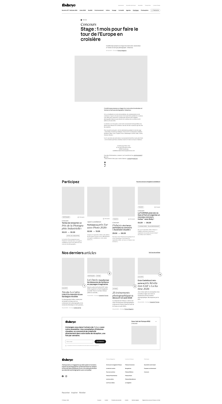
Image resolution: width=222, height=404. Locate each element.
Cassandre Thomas (103, 295)
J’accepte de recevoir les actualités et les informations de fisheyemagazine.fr (83, 345)
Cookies (126, 400)
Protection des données (116, 400)
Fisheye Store (148, 5)
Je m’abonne (100, 341)
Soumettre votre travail (131, 5)
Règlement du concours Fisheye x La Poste (151, 400)
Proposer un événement (150, 368)
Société (90, 10)
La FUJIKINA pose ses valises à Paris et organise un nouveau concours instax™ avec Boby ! (149, 216)
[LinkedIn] (123, 164)
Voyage (114, 10)
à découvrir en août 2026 (122, 295)
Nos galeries (128, 368)
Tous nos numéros (110, 372)
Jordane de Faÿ (77, 307)
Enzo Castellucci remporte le (148, 285)
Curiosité (121, 10)
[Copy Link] (123, 166)
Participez (136, 10)
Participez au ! (98, 226)
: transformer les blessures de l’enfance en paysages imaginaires (98, 281)
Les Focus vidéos (110, 382)
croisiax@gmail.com (132, 158)
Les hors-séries (110, 379)
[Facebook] (123, 162)
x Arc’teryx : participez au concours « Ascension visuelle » (122, 227)
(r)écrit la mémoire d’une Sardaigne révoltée (72, 294)
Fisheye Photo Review (111, 375)
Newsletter (140, 5)
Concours (146, 372)
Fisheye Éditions (129, 372)
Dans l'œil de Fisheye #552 (140, 321)
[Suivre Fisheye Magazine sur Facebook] (63, 376)
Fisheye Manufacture (130, 379)
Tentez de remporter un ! (73, 226)
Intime (108, 10)
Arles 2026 (83, 10)
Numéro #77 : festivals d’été (69, 10)
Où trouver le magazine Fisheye (114, 364)
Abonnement (121, 5)
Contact (106, 400)
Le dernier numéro (110, 368)
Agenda (128, 10)
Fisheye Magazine (121, 50)
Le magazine (128, 382)
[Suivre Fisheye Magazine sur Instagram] (66, 376)
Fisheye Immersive (130, 364)
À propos (99, 400)
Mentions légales (135, 400)
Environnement (99, 10)
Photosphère (144, 10)
